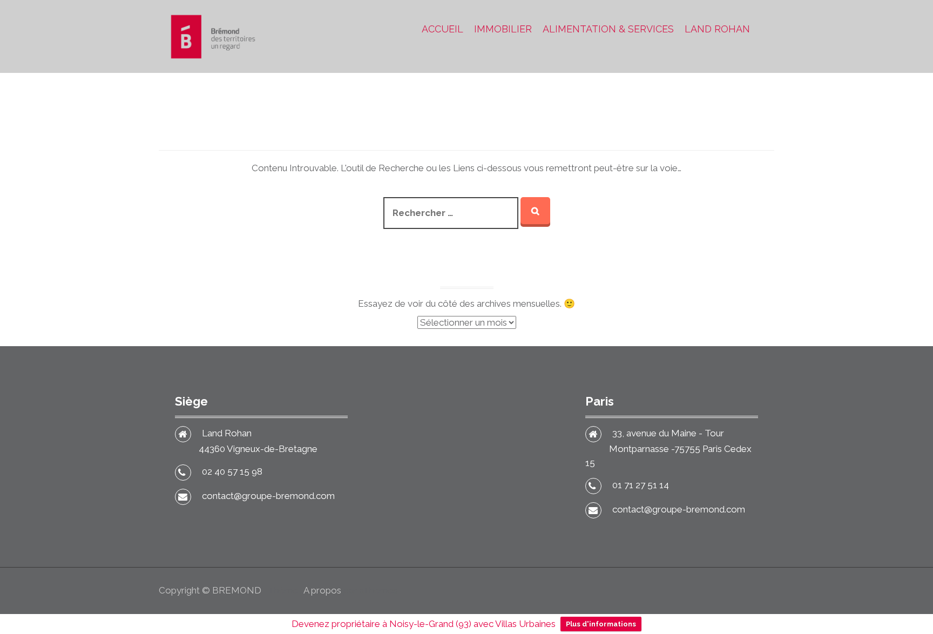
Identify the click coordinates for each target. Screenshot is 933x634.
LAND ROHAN (717, 29)
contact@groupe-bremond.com (268, 495)
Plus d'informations (601, 624)
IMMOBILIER (503, 29)
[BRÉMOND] (213, 35)
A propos (322, 590)
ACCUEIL (442, 29)
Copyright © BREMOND (210, 590)
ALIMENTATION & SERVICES (608, 29)
